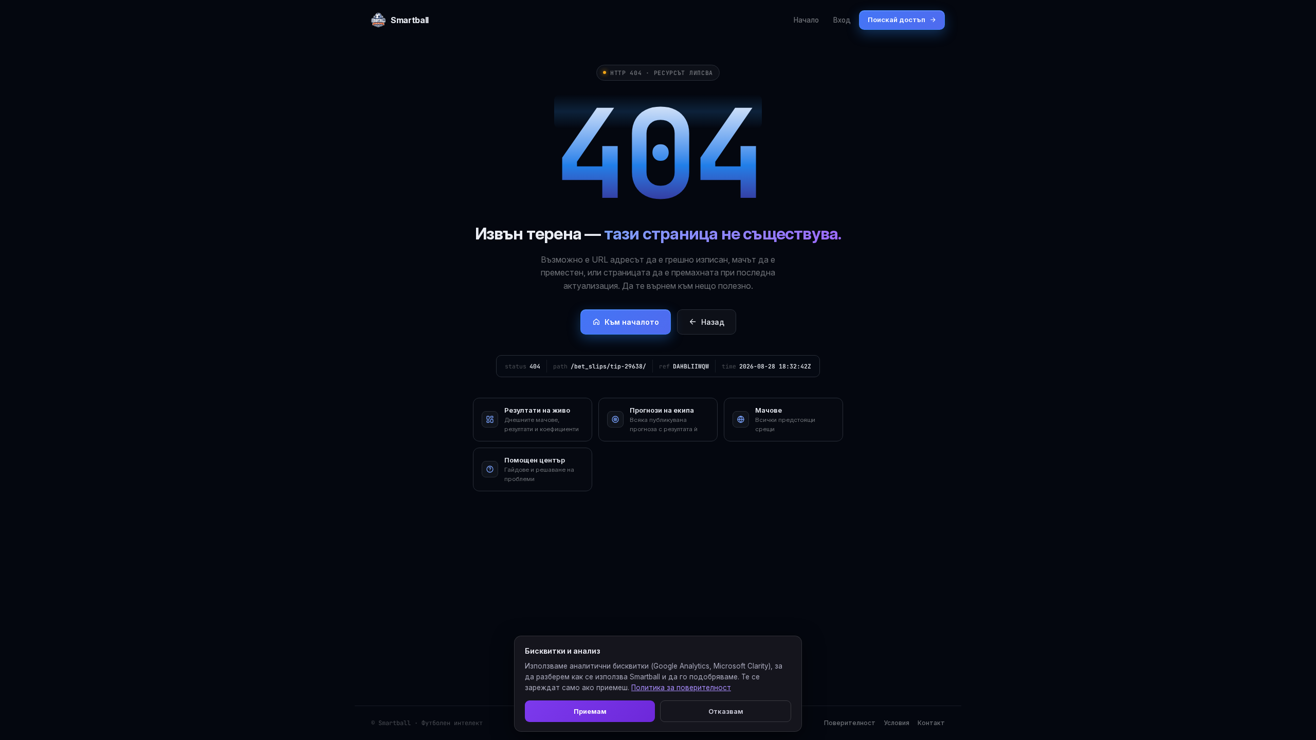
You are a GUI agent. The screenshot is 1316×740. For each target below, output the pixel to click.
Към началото (632, 322)
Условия (896, 723)
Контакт (931, 723)
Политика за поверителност (681, 687)
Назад (712, 322)
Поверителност (849, 723)
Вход (842, 20)
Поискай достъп (896, 19)
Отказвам (725, 711)
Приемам (590, 711)
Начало (806, 20)
